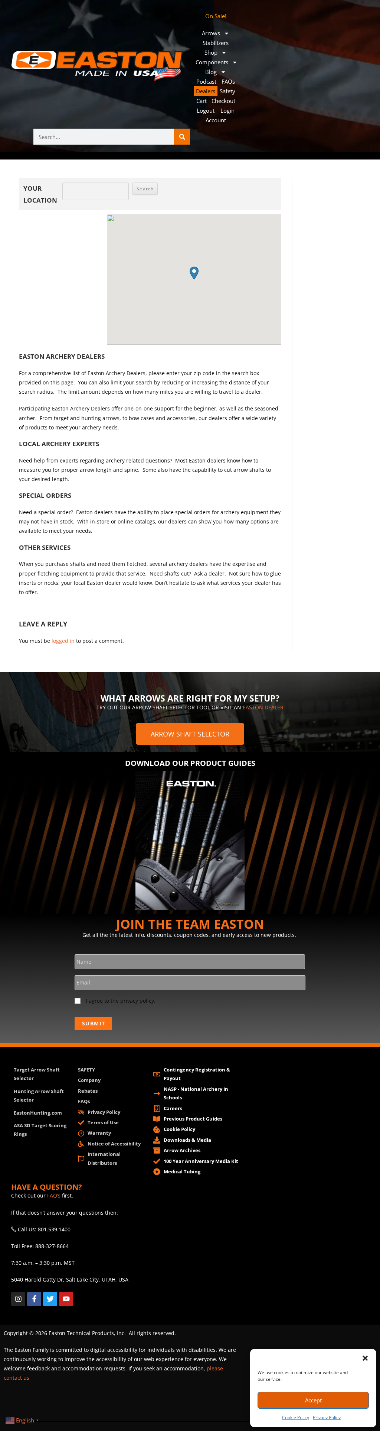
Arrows (211, 33)
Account (216, 120)
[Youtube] (66, 1299)
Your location (40, 194)
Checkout (223, 100)
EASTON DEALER (263, 707)
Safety (227, 91)
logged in (63, 640)
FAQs (228, 81)
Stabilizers (216, 42)
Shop (210, 52)
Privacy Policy (327, 1417)
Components (212, 62)
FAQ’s (53, 1195)
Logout (205, 110)
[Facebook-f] (34, 1299)
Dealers (205, 91)
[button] (365, 1358)
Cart (201, 100)
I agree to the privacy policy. (120, 1000)
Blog (211, 71)
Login (227, 110)
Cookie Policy (295, 1417)
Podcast (206, 81)
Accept (313, 1400)
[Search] (182, 137)
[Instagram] (18, 1299)
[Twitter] (50, 1299)
